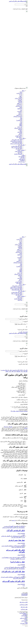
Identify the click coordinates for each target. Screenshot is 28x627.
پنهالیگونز (20, 24)
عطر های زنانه (21, 68)
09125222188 (24, 593)
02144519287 (24, 595)
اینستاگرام (22, 84)
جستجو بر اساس (21, 73)
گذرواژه (25, 321)
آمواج (21, 15)
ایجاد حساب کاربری (23, 332)
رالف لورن (19, 34)
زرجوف (20, 37)
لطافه (20, 49)
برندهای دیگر (19, 60)
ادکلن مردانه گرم (23, 604)
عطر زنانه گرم (24, 609)
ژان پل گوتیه (19, 38)
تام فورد (20, 25)
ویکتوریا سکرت (18, 59)
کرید (21, 45)
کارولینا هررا (19, 43)
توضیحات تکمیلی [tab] (19, 411)
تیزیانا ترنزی (19, 28)
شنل (21, 41)
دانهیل (20, 31)
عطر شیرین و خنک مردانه (16, 64)
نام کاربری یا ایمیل (22, 319)
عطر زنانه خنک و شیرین (16, 69)
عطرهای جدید (21, 80)
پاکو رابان (20, 23)
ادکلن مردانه (22, 62)
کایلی (21, 42)
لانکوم (20, 47)
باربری (20, 18)
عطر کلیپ (22, 81)
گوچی (20, 46)
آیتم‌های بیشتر (22, 394)
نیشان (20, 54)
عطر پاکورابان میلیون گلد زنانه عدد (19, 406)
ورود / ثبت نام (22, 85)
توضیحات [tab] (25, 411)
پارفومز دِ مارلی (18, 22)
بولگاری (20, 20)
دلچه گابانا (20, 32)
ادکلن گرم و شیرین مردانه (16, 67)
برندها (23, 14)
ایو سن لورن (19, 16)
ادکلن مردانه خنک (23, 602)
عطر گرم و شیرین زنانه (16, 71)
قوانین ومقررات (23, 623)
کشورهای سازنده (18, 77)
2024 (20, 370)
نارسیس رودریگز (18, 51)
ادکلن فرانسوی (15, 370)
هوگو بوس (19, 55)
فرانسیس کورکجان (17, 40)
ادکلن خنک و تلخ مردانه (17, 63)
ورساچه (20, 58)
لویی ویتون (19, 50)
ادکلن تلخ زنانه (19, 72)
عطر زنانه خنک (24, 607)
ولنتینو (20, 56)
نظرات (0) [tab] (13, 411)
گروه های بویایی (18, 74)
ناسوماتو (20, 53)
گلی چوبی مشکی (9, 371)
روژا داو (20, 36)
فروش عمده (22, 82)
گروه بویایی (19, 231)
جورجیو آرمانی (18, 29)
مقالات (23, 78)
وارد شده (14, 520)
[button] (24, 534)
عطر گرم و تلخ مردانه (17, 65)
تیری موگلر (19, 27)
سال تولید (20, 76)
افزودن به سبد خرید (23, 409)
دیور (21, 33)
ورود (16, 324)
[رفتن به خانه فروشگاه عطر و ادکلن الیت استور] (18, 1)
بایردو (21, 19)
